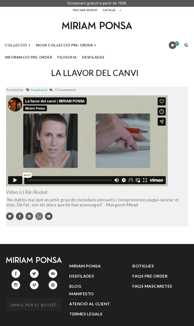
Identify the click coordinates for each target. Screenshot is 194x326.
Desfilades (93, 57)
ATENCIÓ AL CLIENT (89, 303)
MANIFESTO (81, 293)
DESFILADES (81, 276)
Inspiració (39, 90)
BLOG (75, 286)
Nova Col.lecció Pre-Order (64, 45)
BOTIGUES (143, 265)
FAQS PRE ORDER (149, 276)
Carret (176, 43)
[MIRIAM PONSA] (97, 25)
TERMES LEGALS (86, 313)
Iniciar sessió (85, 10)
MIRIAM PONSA (85, 265)
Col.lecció (16, 45)
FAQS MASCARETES (152, 286)
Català (109, 10)
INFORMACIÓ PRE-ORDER (28, 57)
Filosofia (67, 57)
